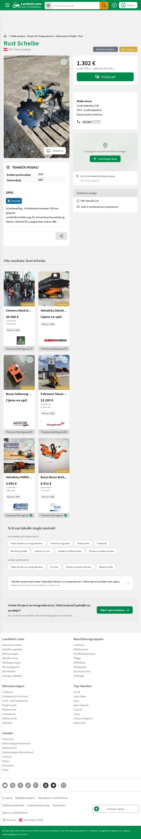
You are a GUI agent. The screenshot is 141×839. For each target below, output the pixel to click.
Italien (6, 761)
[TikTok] (28, 785)
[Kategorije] (45, 785)
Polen (5, 770)
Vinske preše (83, 543)
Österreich (8, 739)
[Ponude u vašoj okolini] (48, 5)
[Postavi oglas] (114, 5)
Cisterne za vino (42, 551)
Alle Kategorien (11, 667)
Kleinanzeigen (10, 653)
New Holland (80, 705)
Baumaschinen (82, 671)
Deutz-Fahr (79, 722)
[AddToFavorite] (63, 61)
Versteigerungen (11, 662)
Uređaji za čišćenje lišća (69, 551)
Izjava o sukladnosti (14, 812)
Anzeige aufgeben (12, 675)
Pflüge (77, 658)
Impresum (59, 805)
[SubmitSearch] (104, 5)
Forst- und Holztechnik (15, 700)
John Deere (79, 696)
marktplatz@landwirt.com (14, 834)
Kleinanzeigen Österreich (16, 743)
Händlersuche (10, 658)
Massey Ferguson (83, 718)
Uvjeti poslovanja (38, 805)
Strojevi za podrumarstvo (101, 551)
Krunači (54, 566)
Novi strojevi (128, 49)
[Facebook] (20, 785)
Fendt (76, 692)
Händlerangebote (12, 649)
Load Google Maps (107, 158)
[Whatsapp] (35, 785)
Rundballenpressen (84, 653)
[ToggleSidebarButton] (7, 5)
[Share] (61, 236)
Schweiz (7, 756)
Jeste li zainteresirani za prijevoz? (99, 206)
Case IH (77, 709)
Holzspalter (79, 667)
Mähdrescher (80, 649)
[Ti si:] (6, 36)
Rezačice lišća (106, 566)
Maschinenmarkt (11, 645)
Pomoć (11, 820)
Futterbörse (8, 714)
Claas (76, 714)
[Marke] (53, 785)
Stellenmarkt (9, 718)
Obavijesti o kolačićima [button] (53, 798)
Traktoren (78, 645)
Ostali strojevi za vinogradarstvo (27, 543)
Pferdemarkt (9, 709)
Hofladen (7, 722)
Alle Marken (8, 671)
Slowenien (8, 765)
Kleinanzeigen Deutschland (17, 752)
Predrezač (102, 543)
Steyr (76, 700)
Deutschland (9, 747)
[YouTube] (5, 785)
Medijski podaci (25, 798)
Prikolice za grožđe (59, 543)
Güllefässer (79, 662)
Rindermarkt (9, 705)
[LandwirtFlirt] (63, 785)
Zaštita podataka (13, 805)
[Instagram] (12, 785)
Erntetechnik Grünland (15, 696)
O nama (7, 798)
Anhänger (78, 675)
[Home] (27, 5)
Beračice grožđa (19, 551)
